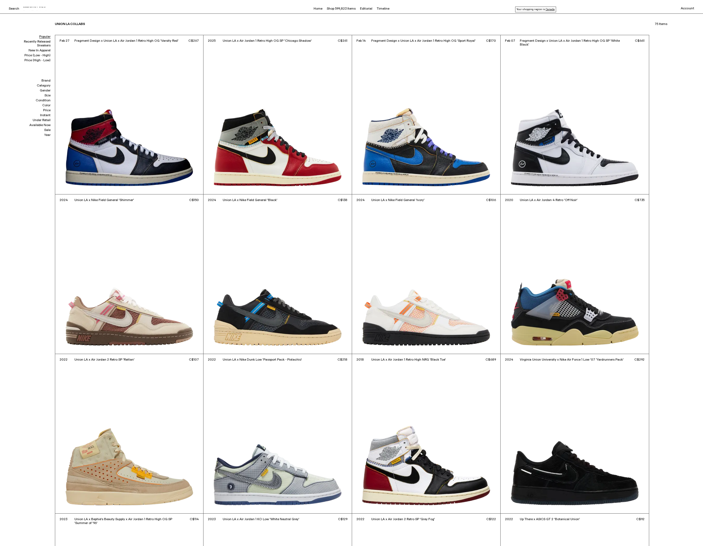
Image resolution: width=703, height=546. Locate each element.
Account (687, 8)
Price (47, 110)
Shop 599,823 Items (341, 8)
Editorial (366, 8)
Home (318, 8)
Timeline (383, 8)
